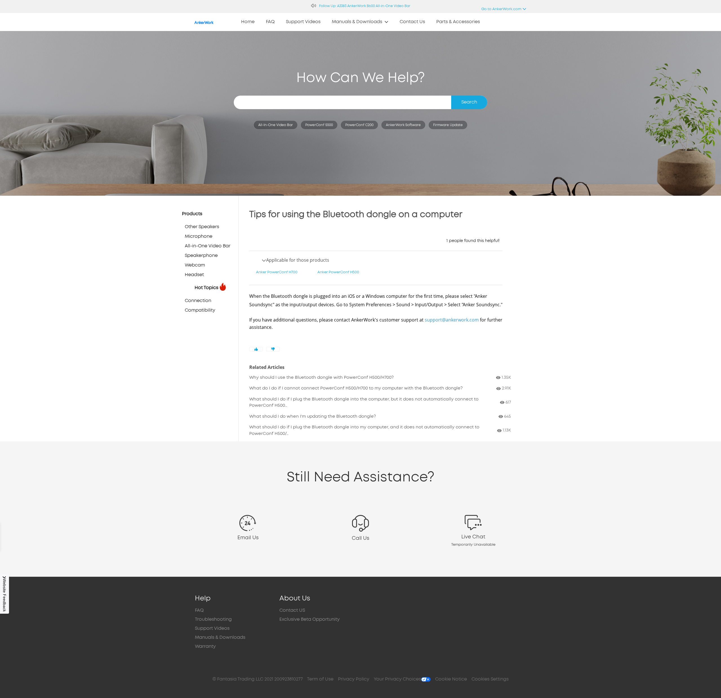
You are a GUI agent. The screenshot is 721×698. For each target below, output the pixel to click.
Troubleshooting (213, 619)
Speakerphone (201, 256)
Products (192, 214)
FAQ (199, 610)
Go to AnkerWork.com (501, 11)
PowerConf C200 (359, 125)
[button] (248, 531)
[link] (247, 22)
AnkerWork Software (403, 125)
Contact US (292, 610)
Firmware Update (448, 125)
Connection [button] (198, 301)
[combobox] (360, 102)
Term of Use (320, 679)
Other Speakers (202, 227)
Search (469, 102)
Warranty (205, 646)
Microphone (198, 236)
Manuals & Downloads (220, 637)
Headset (194, 275)
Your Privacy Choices (397, 679)
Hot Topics (206, 288)
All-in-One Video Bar (275, 125)
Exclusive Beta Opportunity (309, 619)
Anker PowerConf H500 (338, 272)
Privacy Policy (353, 679)
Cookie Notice (451, 679)
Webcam (195, 265)
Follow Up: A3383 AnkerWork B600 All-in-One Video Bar (364, 6)
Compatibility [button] (200, 310)
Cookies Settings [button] (490, 679)
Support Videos (212, 628)
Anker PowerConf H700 (276, 272)
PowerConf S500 (319, 125)
